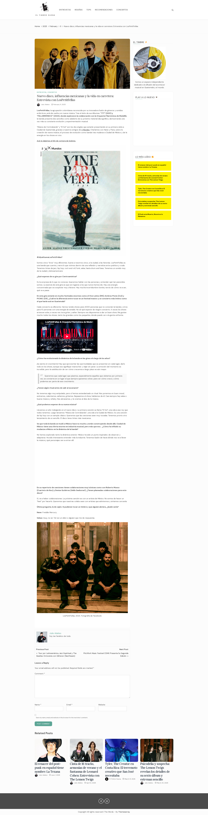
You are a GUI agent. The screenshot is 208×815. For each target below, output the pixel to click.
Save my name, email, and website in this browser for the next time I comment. (62, 718)
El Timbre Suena (115, 779)
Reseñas (79, 10)
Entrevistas (65, 10)
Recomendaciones (104, 10)
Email (69, 704)
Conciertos (122, 10)
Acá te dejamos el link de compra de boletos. (56, 141)
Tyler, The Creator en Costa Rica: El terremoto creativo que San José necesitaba (121, 769)
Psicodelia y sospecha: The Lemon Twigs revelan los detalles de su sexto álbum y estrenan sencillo (155, 771)
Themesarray (124, 812)
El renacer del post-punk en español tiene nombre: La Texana (49, 768)
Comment (40, 673)
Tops (88, 10)
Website (101, 704)
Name (38, 704)
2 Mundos (85, 130)
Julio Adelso (45, 104)
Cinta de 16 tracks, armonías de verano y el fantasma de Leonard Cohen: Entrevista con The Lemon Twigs (86, 771)
